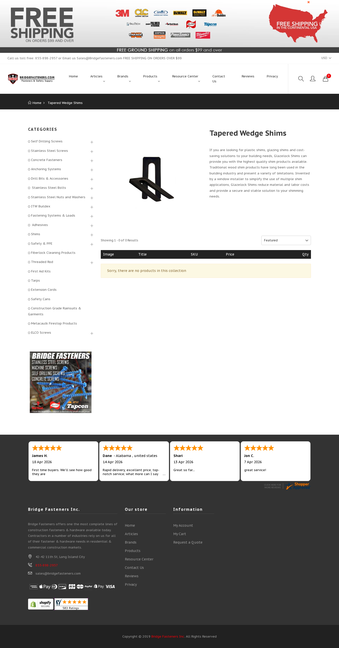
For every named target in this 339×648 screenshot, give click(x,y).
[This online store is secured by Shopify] (40, 604)
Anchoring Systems (46, 169)
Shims (35, 234)
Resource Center (139, 559)
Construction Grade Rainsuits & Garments (54, 311)
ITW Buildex (40, 206)
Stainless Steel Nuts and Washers (58, 197)
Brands (130, 542)
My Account (183, 525)
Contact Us (134, 567)
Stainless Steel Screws (49, 151)
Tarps (35, 280)
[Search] (301, 79)
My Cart (179, 534)
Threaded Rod (42, 262)
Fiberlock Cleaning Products (53, 253)
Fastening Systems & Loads (53, 215)
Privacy (131, 584)
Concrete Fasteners (46, 160)
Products (132, 551)
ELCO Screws (41, 332)
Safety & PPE (41, 243)
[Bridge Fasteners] (31, 79)
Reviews (131, 576)
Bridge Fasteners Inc (167, 636)
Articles (131, 534)
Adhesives (39, 225)
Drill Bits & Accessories (49, 178)
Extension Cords (44, 290)
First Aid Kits (41, 271)
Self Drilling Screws (47, 141)
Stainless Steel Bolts (48, 188)
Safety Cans (40, 299)
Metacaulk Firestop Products (54, 323)
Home (130, 525)
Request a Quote (188, 542)
